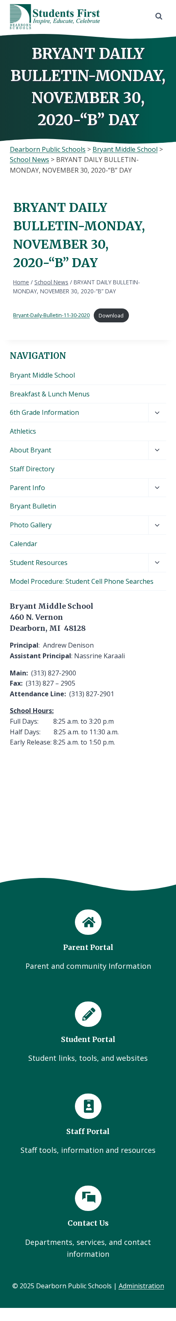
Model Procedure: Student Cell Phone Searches (81, 581)
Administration (141, 1285)
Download (111, 315)
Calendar (23, 543)
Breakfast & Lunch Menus (50, 393)
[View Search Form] (158, 16)
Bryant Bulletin (33, 506)
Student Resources (39, 562)
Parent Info (27, 487)
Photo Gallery (31, 524)
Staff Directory (32, 468)
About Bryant (30, 450)
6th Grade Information (44, 412)
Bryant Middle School (42, 375)
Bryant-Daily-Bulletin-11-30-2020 (51, 315)
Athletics (23, 431)
